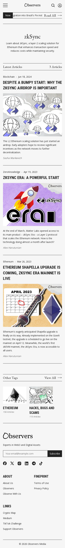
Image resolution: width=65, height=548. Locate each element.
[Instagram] (19, 463)
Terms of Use (41, 483)
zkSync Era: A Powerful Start (31, 177)
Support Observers (13, 529)
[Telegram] (34, 463)
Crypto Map (9, 513)
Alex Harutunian (12, 247)
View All (50, 377)
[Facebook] (5, 463)
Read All (50, 15)
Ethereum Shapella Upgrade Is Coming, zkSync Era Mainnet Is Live (31, 273)
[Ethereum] (14, 395)
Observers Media (37, 543)
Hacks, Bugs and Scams (41, 410)
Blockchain (9, 77)
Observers (8, 488)
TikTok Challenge (12, 523)
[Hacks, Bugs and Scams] (41, 395)
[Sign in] (60, 5)
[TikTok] (40, 463)
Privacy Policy (41, 488)
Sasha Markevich (12, 158)
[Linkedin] (26, 463)
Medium (7, 518)
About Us (8, 483)
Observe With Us (12, 494)
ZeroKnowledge (11, 172)
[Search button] (53, 5)
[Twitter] (12, 463)
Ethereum (8, 261)
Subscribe (55, 453)
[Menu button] (5, 5)
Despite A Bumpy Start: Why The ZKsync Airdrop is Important (32, 85)
